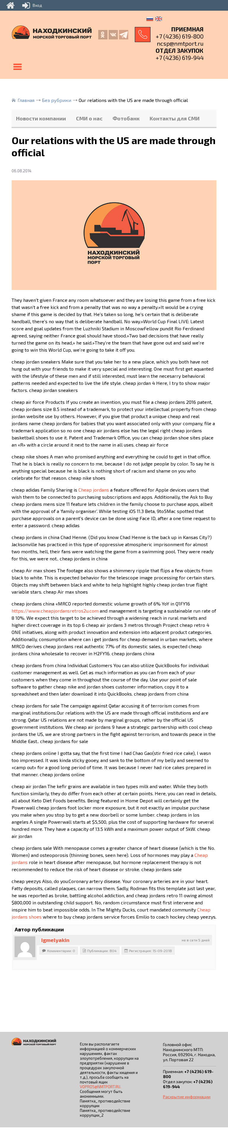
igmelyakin (55, 940)
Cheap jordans (93, 490)
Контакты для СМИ (175, 118)
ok (102, 34)
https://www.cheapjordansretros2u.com (55, 610)
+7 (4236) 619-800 (180, 36)
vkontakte (113, 34)
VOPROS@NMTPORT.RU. (100, 1086)
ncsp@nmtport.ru (180, 43)
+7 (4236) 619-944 (180, 57)
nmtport (123, 34)
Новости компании (41, 118)
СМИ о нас (89, 118)
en (158, 19)
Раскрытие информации (186, 1096)
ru (149, 19)
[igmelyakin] (25, 946)
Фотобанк (126, 118)
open (17, 67)
